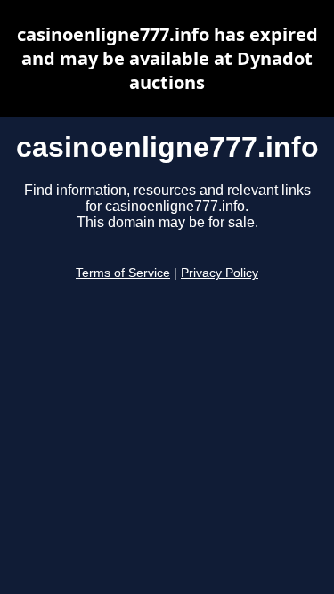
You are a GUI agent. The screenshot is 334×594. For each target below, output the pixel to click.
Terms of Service (123, 273)
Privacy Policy (219, 273)
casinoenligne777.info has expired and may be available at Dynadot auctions (167, 58)
